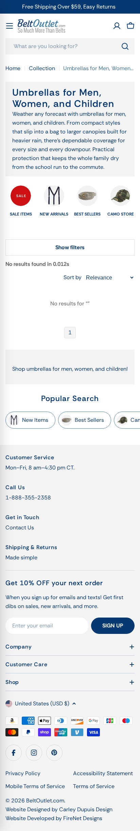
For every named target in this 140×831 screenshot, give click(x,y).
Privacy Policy (22, 773)
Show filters (70, 247)
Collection (42, 68)
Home (12, 68)
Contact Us (19, 527)
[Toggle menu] (9, 26)
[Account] (117, 26)
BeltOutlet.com (45, 800)
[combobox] (70, 46)
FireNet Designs (82, 818)
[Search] (125, 46)
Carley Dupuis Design (85, 809)
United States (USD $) (42, 703)
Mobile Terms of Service (35, 786)
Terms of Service (94, 786)
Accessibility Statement (103, 773)
